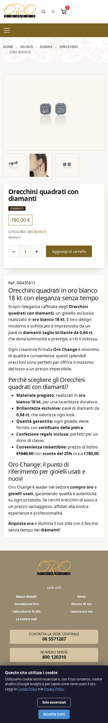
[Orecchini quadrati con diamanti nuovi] (14, 165)
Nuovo (26, 46)
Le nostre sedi (26, 619)
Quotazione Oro (26, 604)
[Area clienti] (53, 12)
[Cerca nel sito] (43, 11)
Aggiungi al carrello (69, 251)
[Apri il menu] (7, 30)
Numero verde (54, 655)
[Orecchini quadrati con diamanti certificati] (67, 165)
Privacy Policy (54, 689)
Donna (46, 46)
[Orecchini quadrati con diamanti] (54, 112)
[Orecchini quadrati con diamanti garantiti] (41, 165)
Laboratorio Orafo (26, 611)
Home (8, 46)
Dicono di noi (81, 604)
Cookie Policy (27, 689)
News (81, 596)
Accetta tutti (54, 714)
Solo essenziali (54, 702)
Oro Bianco (37, 232)
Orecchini (69, 46)
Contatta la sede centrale (54, 636)
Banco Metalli (26, 596)
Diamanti (17, 208)
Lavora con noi (81, 611)
